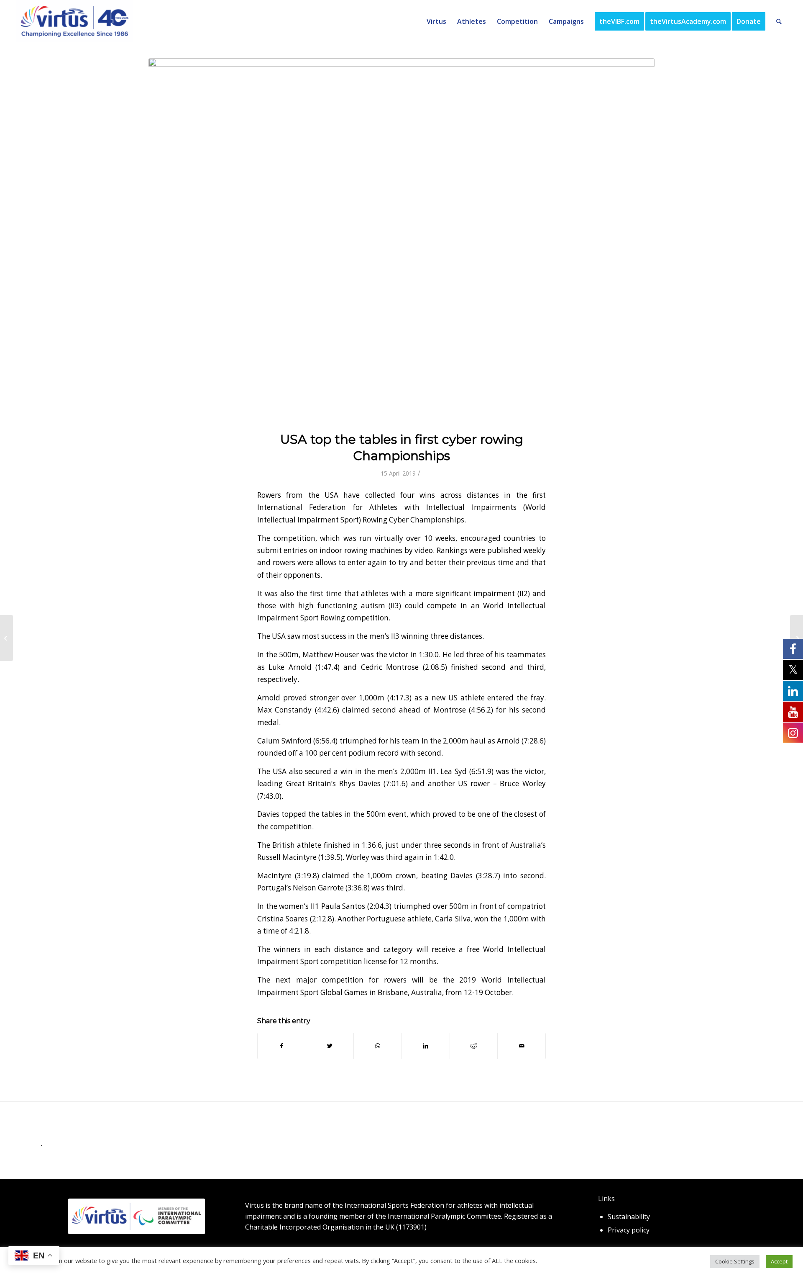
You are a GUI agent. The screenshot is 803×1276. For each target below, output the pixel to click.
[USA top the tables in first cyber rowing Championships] (401, 239)
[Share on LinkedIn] (426, 1045)
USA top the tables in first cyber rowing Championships (401, 447)
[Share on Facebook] (282, 1045)
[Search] (779, 21)
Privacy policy (629, 1230)
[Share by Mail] (521, 1045)
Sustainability (629, 1216)
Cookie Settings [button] (734, 1261)
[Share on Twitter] (330, 1045)
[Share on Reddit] (474, 1045)
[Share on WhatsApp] (378, 1045)
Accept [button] (779, 1261)
